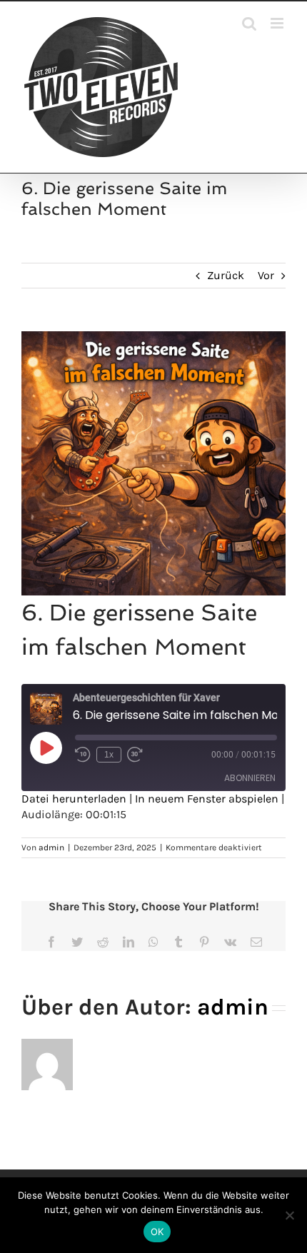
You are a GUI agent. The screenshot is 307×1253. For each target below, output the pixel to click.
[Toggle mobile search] (249, 23)
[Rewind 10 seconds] (83, 755)
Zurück (225, 275)
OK (157, 1231)
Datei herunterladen (73, 798)
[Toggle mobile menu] (278, 23)
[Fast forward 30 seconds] (135, 755)
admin (51, 847)
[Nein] (289, 1215)
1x (109, 755)
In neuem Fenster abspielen (206, 798)
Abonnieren (250, 778)
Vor (266, 275)
